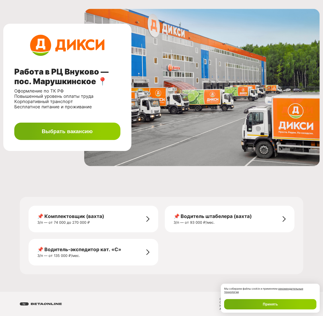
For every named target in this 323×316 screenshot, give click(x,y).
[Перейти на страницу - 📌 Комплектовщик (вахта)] (147, 219)
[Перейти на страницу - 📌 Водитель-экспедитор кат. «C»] (147, 252)
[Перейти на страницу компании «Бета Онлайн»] (41, 303)
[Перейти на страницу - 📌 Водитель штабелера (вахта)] (284, 219)
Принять (270, 304)
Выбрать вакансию (67, 131)
